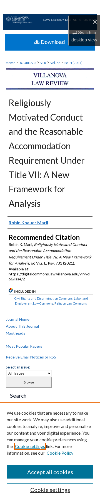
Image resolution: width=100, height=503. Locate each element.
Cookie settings (30, 446)
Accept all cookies (50, 472)
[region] (50, 452)
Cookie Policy (60, 452)
